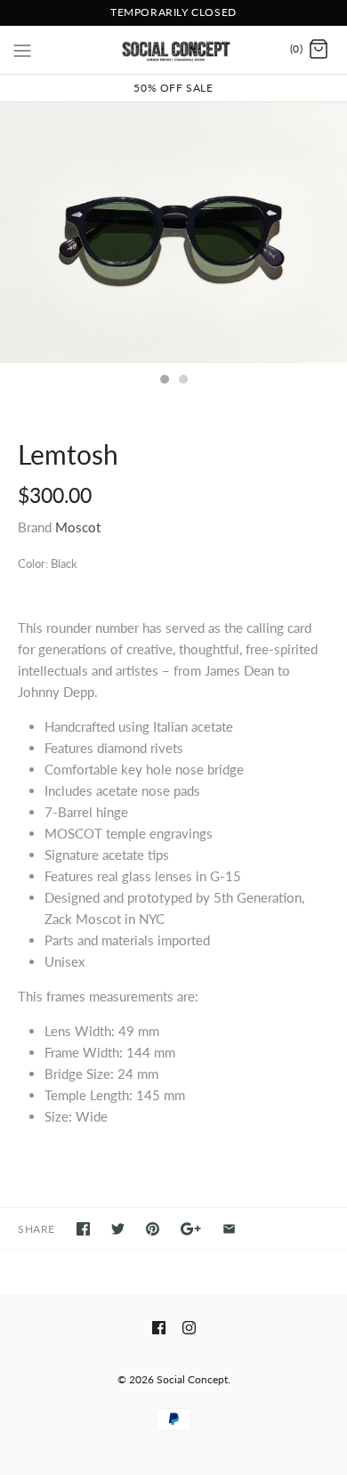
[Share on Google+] (191, 1229)
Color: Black (47, 563)
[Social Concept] (174, 50)
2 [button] (182, 381)
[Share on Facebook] (83, 1229)
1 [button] (164, 381)
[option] (173, 232)
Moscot (78, 527)
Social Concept (192, 1379)
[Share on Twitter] (118, 1229)
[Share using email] (229, 1229)
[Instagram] (189, 1327)
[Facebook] (158, 1327)
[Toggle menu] (22, 49)
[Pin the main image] (152, 1229)
